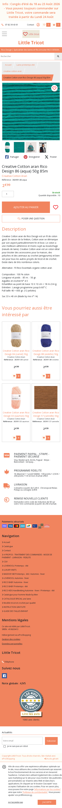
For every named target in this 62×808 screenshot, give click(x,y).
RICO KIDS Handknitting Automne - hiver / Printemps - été (29, 590)
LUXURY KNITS (9, 570)
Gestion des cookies (11, 639)
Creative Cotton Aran (14, 176)
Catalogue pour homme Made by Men (20, 594)
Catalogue (8, 546)
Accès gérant (52, 758)
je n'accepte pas (15, 802)
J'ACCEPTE (46, 802)
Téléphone (9, 661)
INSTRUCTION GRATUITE (14, 607)
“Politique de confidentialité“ (35, 792)
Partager (14, 156)
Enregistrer (34, 156)
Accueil (8, 65)
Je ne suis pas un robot (17, 746)
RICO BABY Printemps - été (15, 586)
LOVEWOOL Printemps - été (15, 565)
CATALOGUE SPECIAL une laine (17, 598)
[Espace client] (38, 25)
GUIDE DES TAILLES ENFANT (15, 611)
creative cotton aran (12, 71)
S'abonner (51, 741)
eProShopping (8, 758)
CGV (5, 561)
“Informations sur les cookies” (47, 789)
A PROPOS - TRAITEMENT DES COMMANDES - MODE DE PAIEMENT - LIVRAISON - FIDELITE (27, 556)
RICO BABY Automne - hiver (15, 582)
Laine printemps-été (26, 65)
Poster (53, 156)
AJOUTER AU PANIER (26, 207)
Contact (30, 24)
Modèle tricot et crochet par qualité (19, 603)
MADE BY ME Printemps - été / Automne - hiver (24, 574)
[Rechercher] (58, 56)
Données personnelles (12, 643)
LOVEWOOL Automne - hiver (16, 578)
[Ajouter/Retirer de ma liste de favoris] (55, 207)
